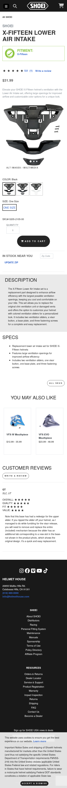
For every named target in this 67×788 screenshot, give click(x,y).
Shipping (33, 703)
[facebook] (27, 570)
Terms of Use (33, 645)
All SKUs (55, 383)
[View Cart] (61, 5)
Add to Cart (35, 241)
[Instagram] (21, 570)
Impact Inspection (33, 695)
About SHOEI (34, 616)
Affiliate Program (33, 654)
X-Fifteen (22, 54)
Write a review (43, 70)
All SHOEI (7, 17)
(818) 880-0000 (10, 592)
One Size (9, 207)
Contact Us (33, 711)
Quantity (12, 225)
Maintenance (33, 633)
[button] (30, 161)
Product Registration (33, 686)
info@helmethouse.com (15, 596)
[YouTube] (39, 570)
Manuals (33, 637)
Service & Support (33, 682)
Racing (33, 624)
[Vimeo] (33, 570)
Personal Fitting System (33, 629)
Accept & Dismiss (34, 783)
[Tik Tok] (45, 570)
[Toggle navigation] (6, 6)
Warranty (33, 690)
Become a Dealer (34, 716)
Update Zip (11, 262)
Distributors (33, 620)
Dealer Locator (33, 678)
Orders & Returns (33, 674)
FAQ (33, 707)
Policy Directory (34, 650)
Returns (33, 699)
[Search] (15, 6)
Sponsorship (33, 641)
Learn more (39, 741)
